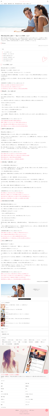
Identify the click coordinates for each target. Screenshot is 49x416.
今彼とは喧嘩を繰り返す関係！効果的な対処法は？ (11, 120)
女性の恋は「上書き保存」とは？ (9, 57)
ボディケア (27, 404)
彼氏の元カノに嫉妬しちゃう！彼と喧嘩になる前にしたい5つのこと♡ (15, 194)
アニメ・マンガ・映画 (29, 399)
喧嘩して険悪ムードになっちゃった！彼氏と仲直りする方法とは (14, 122)
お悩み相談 (27, 396)
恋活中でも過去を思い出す (8, 55)
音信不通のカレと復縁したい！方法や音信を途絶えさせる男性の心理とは (15, 279)
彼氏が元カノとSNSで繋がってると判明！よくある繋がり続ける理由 (15, 198)
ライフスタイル (3, 407)
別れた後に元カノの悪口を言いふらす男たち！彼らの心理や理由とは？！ (15, 196)
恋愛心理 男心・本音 (5, 334)
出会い (2, 391)
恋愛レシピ (24, 1)
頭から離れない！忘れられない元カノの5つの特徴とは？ (12, 192)
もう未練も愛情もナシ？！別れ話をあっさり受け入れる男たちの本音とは (15, 238)
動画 (1, 404)
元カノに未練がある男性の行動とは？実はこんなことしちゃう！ (14, 234)
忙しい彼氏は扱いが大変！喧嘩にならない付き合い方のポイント (14, 124)
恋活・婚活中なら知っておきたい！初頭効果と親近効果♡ (12, 159)
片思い (2, 383)
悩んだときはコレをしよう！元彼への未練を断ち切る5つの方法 (13, 236)
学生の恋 (2, 388)
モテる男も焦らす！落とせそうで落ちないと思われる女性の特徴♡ (14, 88)
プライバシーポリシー (24, 410)
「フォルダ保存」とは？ (7, 52)
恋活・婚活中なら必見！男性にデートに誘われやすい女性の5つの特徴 (15, 155)
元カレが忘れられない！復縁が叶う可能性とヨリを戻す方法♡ (13, 277)
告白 (26, 388)
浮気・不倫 (2, 396)
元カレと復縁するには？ (7, 60)
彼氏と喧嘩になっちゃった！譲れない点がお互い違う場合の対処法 (14, 126)
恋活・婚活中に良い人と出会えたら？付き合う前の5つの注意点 (13, 153)
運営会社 (17, 410)
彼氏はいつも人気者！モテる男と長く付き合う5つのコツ (12, 84)
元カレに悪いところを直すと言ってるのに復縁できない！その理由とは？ (15, 275)
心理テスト (2, 399)
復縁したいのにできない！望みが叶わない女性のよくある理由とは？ (15, 273)
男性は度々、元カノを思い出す (8, 53)
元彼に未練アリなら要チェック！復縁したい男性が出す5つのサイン (14, 232)
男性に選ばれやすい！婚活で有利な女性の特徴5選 (11, 157)
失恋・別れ (27, 383)
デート (27, 391)
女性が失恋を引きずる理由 (8, 59)
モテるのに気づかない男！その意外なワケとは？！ (11, 86)
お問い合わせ (31, 410)
